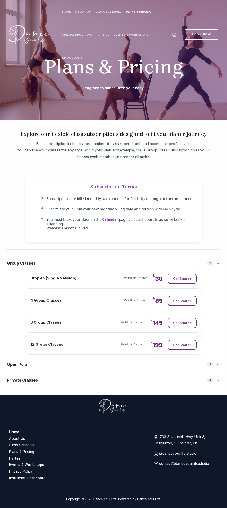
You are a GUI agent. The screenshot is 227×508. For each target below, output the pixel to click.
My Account (72, 57)
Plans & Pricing (138, 11)
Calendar (110, 219)
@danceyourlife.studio (177, 453)
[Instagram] (174, 35)
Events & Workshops (131, 34)
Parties (103, 34)
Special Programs (77, 34)
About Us (83, 11)
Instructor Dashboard (27, 478)
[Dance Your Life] (30, 34)
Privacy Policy (21, 471)
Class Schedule (108, 11)
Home (66, 11)
